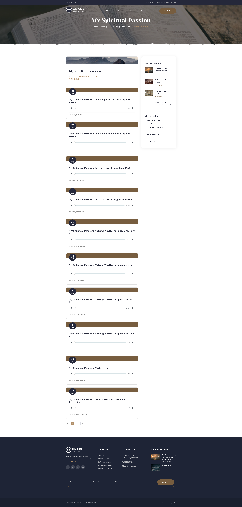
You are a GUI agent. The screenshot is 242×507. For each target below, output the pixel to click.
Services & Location (154, 138)
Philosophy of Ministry (155, 127)
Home (96, 27)
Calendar (100, 482)
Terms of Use (159, 503)
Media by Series (106, 27)
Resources (144, 11)
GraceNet (109, 482)
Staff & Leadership (104, 462)
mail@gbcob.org (130, 466)
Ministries (132, 11)
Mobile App (119, 482)
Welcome (109, 11)
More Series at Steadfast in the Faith (163, 103)
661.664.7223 (128, 462)
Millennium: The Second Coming (161, 69)
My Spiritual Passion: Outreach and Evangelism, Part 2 (100, 168)
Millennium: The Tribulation (161, 81)
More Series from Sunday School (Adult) (83, 76)
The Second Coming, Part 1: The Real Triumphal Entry (169, 457)
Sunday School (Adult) (123, 27)
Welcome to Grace (153, 120)
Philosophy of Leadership (156, 131)
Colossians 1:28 (71, 461)
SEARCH (150, 2)
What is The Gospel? (105, 469)
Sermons (121, 11)
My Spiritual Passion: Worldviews (88, 368)
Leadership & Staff (153, 134)
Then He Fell (166, 465)
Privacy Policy (171, 503)
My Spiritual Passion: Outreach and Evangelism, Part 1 (100, 199)
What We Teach (152, 124)
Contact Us (151, 141)
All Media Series (74, 79)
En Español (90, 482)
